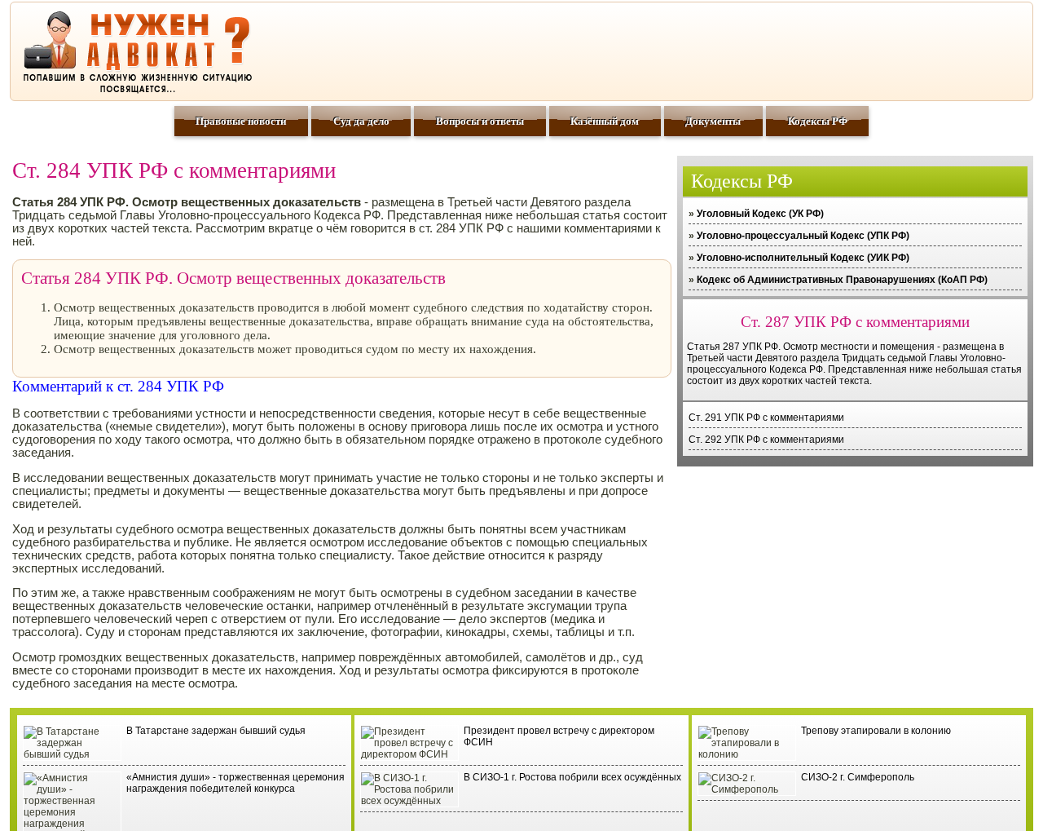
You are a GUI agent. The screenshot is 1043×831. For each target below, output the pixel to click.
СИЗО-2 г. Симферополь (857, 777)
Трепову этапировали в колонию (876, 730)
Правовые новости (241, 121)
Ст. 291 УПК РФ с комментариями (766, 417)
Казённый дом (604, 121)
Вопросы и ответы (480, 121)
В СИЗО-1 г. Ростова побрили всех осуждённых (572, 777)
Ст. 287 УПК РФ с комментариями (855, 321)
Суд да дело (361, 121)
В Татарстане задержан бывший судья (216, 730)
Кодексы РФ (817, 121)
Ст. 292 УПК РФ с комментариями (766, 439)
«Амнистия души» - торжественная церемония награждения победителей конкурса (235, 782)
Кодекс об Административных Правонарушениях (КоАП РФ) (842, 279)
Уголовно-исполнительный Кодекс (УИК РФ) (803, 257)
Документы (713, 121)
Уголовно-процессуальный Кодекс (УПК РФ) (803, 235)
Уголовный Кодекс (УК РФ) (760, 213)
